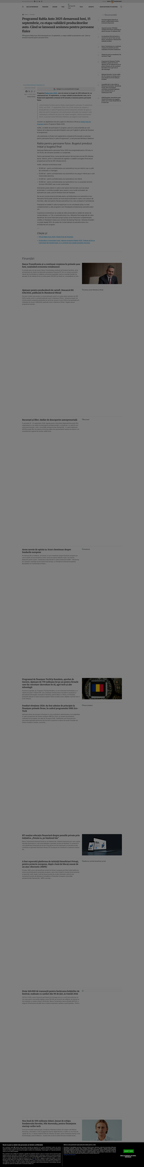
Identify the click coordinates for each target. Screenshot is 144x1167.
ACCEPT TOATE (128, 1151)
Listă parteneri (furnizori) (69, 1154)
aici (34, 1159)
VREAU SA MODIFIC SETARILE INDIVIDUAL (128, 1156)
